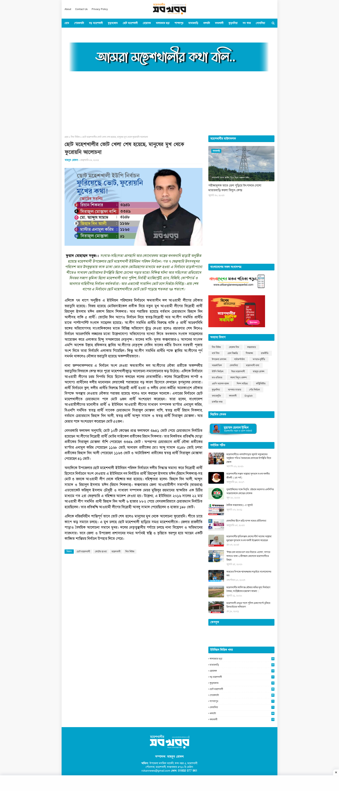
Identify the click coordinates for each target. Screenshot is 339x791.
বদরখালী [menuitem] (219, 23)
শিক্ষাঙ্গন (249, 353)
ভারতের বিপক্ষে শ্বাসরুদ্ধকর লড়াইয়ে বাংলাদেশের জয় (248, 573)
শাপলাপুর (242, 701)
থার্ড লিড (216, 353)
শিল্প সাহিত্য (242, 383)
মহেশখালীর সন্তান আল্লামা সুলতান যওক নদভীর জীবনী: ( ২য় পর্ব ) (248, 475)
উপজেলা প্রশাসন (219, 359)
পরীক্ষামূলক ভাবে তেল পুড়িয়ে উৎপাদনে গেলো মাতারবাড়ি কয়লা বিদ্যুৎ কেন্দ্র (234, 187)
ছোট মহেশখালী (83, 551)
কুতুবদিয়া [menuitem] (233, 23)
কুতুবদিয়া (216, 389)
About (68, 9)
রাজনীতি (264, 353)
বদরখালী (233, 395)
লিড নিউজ (75, 137)
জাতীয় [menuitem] (85, 32)
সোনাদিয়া (234, 365)
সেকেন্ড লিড (234, 347)
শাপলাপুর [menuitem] (179, 23)
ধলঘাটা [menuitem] (206, 23)
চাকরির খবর (217, 401)
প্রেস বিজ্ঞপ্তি (233, 353)
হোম (66, 137)
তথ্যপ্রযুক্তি (216, 395)
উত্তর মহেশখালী (238, 371)
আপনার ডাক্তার (234, 389)
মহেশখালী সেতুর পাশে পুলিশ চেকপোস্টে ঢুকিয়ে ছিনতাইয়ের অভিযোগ (248, 605)
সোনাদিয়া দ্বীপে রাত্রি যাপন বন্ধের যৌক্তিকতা (246, 521)
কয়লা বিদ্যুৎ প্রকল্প (238, 377)
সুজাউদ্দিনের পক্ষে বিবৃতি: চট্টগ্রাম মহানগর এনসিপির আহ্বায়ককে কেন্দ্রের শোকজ (250, 491)
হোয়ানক (242, 670)
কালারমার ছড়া (242, 658)
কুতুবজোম (242, 683)
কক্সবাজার (251, 347)
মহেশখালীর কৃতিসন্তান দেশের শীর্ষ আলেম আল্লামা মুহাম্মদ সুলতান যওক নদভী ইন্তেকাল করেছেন (249, 538)
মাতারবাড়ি (242, 664)
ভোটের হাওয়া (101, 551)
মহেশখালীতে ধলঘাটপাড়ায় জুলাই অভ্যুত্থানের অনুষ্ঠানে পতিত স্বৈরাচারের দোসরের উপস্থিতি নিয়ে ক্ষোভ (248, 458)
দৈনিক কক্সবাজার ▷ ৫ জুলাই (239, 505)
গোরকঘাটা (242, 695)
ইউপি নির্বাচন (217, 371)
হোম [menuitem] (67, 23)
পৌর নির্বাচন (254, 389)
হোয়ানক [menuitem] (147, 23)
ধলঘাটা (242, 713)
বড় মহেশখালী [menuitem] (96, 23)
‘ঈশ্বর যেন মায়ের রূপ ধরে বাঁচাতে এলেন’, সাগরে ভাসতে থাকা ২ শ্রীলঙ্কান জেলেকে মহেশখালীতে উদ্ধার (248, 556)
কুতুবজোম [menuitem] (113, 23)
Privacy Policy (100, 9)
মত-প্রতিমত (217, 377)
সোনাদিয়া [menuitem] (260, 23)
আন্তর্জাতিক (217, 365)
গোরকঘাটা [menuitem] (79, 23)
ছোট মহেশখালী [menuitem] (130, 23)
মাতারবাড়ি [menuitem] (193, 23)
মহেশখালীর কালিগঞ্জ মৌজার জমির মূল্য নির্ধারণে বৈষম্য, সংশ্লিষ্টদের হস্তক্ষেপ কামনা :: (248, 589)
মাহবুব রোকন (258, 371)
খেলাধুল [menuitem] (105, 32)
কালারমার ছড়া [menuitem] (163, 23)
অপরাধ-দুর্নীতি (259, 359)
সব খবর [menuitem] (247, 23)
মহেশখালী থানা (252, 365)
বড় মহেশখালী (242, 677)
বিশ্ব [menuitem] (94, 32)
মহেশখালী (116, 551)
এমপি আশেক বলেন (220, 383)
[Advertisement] (169, 102)
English (249, 395)
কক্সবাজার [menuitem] (72, 32)
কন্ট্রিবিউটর (260, 383)
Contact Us (81, 9)
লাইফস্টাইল (239, 359)
